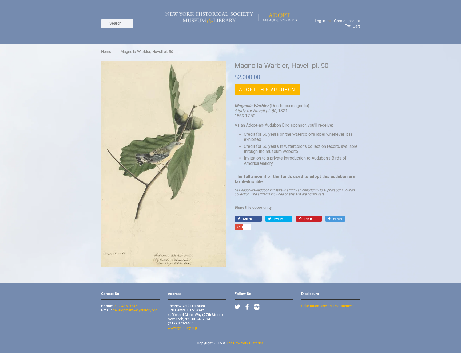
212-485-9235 (125, 306)
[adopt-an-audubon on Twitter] (237, 308)
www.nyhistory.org (182, 327)
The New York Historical (245, 343)
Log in (320, 20)
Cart (356, 26)
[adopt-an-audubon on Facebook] (247, 308)
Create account (347, 20)
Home (106, 51)
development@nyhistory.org (135, 310)
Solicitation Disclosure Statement (327, 306)
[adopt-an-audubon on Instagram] (257, 308)
